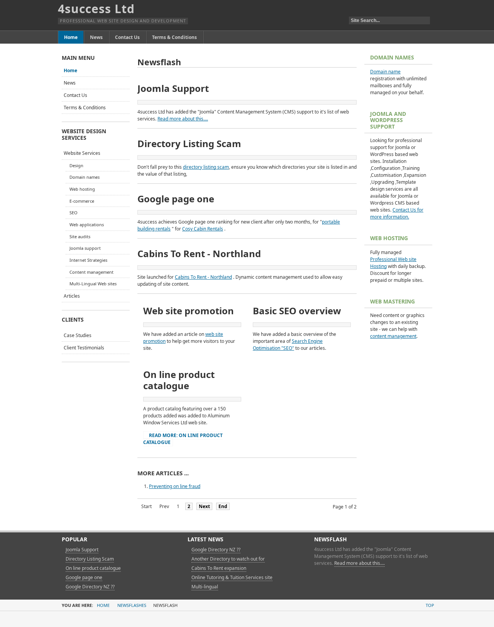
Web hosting (82, 189)
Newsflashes (131, 605)
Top (430, 605)
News (70, 83)
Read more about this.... (182, 118)
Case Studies (77, 335)
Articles (72, 296)
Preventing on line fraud (174, 486)
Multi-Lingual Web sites (93, 283)
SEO (73, 212)
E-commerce (81, 201)
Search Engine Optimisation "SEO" (288, 344)
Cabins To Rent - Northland (203, 277)
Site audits (79, 236)
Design (76, 165)
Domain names (84, 177)
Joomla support (85, 248)
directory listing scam (206, 167)
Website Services (82, 153)
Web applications (86, 224)
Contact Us (75, 95)
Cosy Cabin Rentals (202, 228)
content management (393, 336)
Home (70, 70)
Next (204, 506)
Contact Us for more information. (396, 213)
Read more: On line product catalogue (183, 439)
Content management (91, 272)
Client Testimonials (84, 347)
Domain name (385, 71)
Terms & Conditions (85, 107)
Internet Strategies (88, 260)
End (222, 506)
